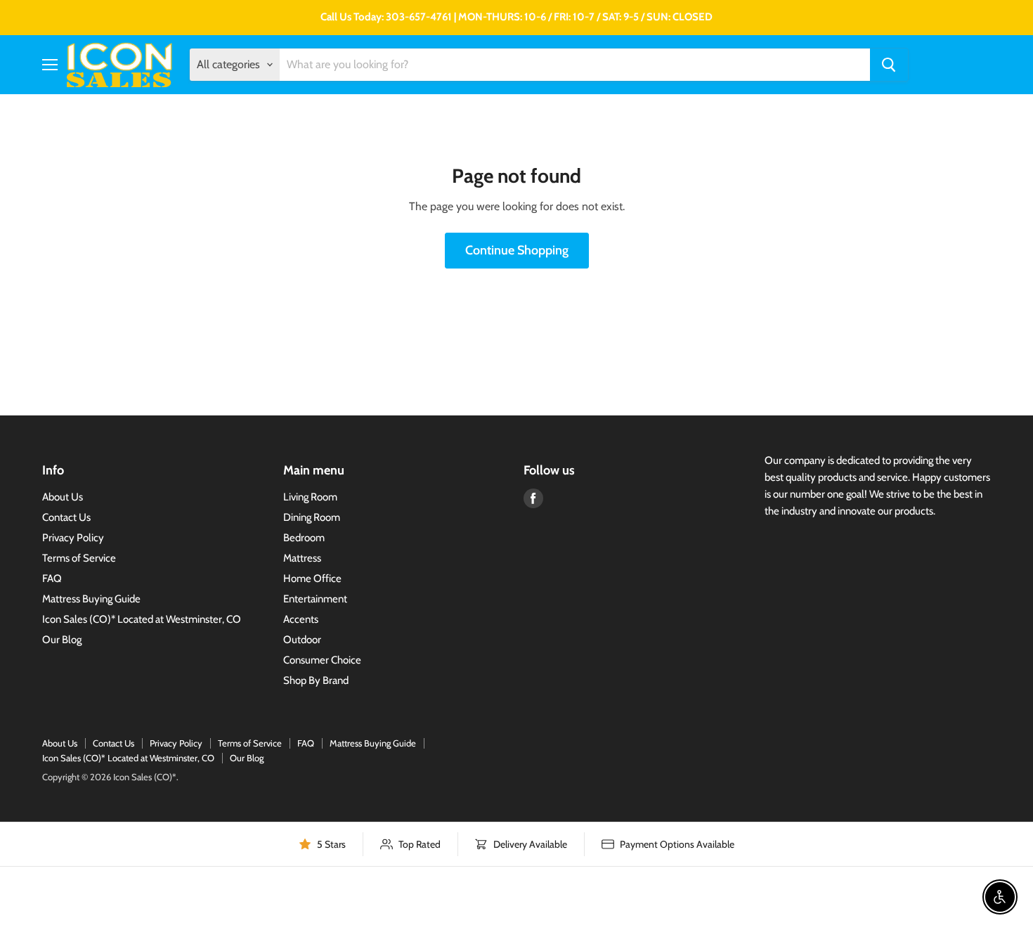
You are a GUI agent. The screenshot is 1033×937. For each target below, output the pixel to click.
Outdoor (302, 639)
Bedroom (304, 537)
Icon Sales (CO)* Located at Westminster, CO (141, 619)
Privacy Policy (73, 537)
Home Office (312, 578)
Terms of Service (79, 558)
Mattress (302, 558)
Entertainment (315, 599)
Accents (300, 619)
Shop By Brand (316, 680)
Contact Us (66, 517)
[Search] (889, 65)
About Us (62, 497)
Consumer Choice (322, 660)
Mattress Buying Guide (91, 599)
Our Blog (62, 639)
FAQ (52, 578)
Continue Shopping (517, 250)
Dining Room (311, 517)
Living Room (310, 497)
